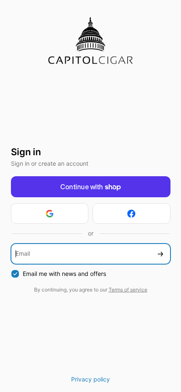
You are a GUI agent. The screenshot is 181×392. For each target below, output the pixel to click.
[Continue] (160, 253)
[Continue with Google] (50, 213)
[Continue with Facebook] (131, 213)
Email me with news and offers (64, 273)
